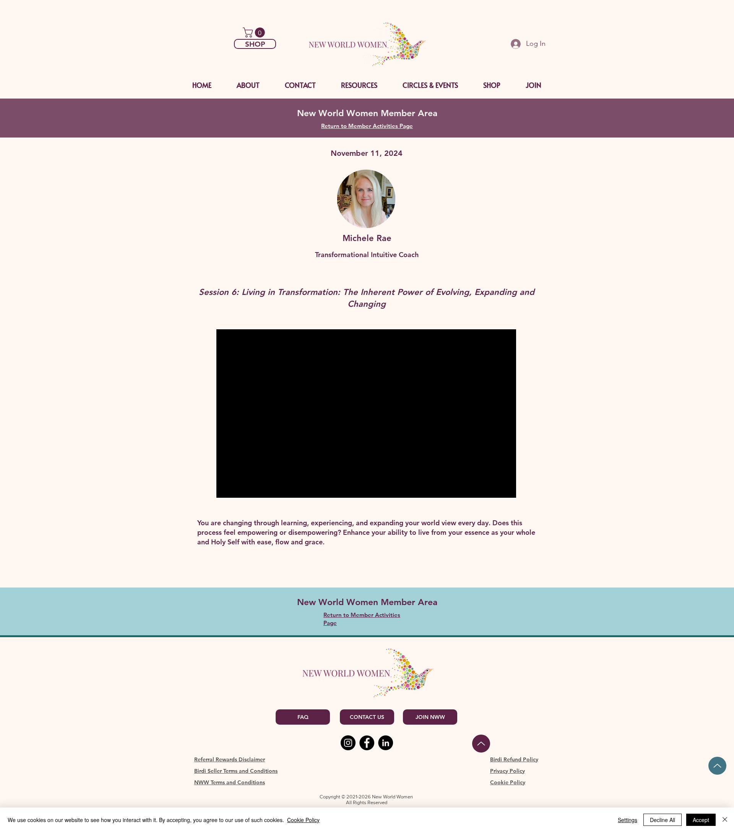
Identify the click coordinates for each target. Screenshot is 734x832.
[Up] (717, 766)
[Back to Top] (481, 744)
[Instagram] (348, 742)
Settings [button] (627, 820)
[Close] (724, 820)
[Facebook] (366, 742)
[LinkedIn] (385, 742)
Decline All (662, 820)
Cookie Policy (303, 820)
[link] (255, 32)
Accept (701, 820)
